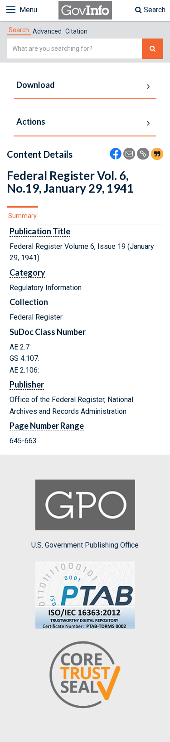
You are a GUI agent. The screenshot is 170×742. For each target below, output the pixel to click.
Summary (22, 215)
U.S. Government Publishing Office (85, 545)
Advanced (47, 31)
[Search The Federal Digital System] (152, 49)
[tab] (19, 30)
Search (153, 9)
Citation (76, 31)
